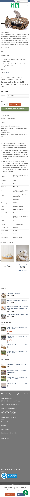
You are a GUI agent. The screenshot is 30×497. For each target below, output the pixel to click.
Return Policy (5, 429)
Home (3, 78)
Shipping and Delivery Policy (9, 433)
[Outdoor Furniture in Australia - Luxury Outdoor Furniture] (15, 5)
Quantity (3, 95)
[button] (2, 5)
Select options (7, 268)
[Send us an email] (11, 412)
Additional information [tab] (8, 119)
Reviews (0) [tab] (4, 122)
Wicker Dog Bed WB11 (7, 265)
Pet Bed (7, 72)
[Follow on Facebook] (2, 412)
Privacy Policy (5, 422)
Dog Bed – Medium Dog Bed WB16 (22, 265)
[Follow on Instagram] (5, 412)
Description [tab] (5, 115)
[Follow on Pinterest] (14, 412)
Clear (27, 93)
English (18, 1)
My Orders (4, 425)
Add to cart (15, 104)
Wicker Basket (11, 78)
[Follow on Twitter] (8, 412)
